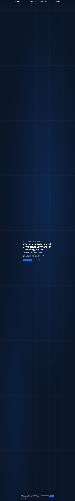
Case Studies (47, 1)
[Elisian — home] (17, 1)
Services (39, 1)
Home (32, 1)
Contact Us (58, 1)
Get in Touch (36, 259)
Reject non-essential (45, 496)
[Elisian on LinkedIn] (53, 1)
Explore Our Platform (27, 259)
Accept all (51, 496)
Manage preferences (24, 498)
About (35, 1)
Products (42, 1)
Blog (51, 1)
